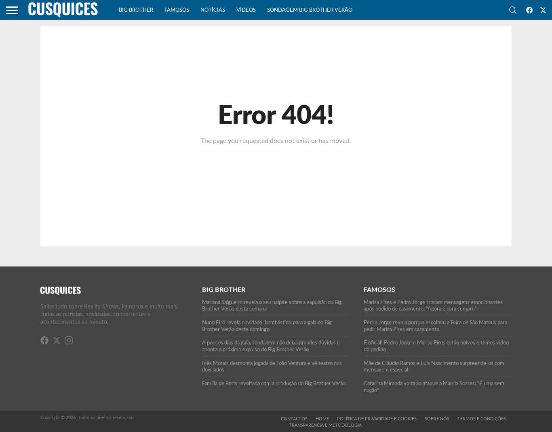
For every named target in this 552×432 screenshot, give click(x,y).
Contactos (294, 419)
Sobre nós (437, 419)
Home (322, 419)
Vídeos (246, 10)
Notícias (212, 10)
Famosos (176, 10)
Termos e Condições (481, 419)
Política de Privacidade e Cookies (377, 419)
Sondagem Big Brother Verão (309, 10)
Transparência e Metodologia (325, 425)
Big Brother (136, 10)
